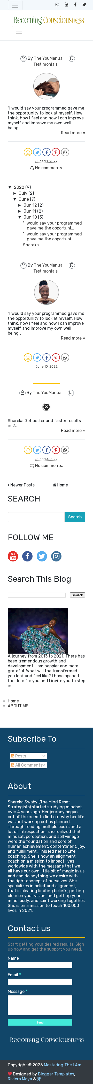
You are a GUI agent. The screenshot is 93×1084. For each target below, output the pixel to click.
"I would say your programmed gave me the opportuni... (52, 226)
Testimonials (45, 64)
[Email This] (28, 152)
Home (62, 485)
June (24, 199)
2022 (19, 187)
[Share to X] (37, 152)
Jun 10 (31, 217)
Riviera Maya (20, 1078)
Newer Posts (22, 485)
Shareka (31, 244)
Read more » (73, 132)
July (23, 193)
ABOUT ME (18, 705)
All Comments (28, 765)
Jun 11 (30, 211)
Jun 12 (31, 205)
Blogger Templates (56, 1074)
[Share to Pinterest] (56, 152)
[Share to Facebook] (46, 152)
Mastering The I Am (62, 1064)
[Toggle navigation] (15, 5)
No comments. (48, 167)
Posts (20, 756)
